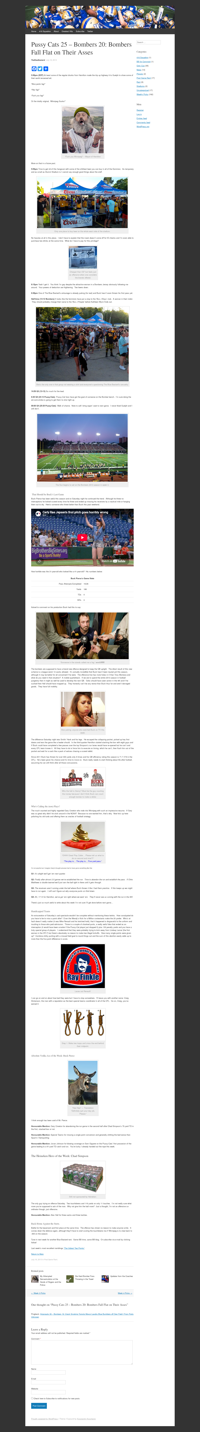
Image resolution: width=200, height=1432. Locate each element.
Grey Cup (141, 65)
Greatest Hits (67, 31)
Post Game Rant (50, 1259)
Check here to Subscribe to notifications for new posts (56, 1398)
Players (140, 73)
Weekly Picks (142, 94)
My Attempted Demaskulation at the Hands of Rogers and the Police (50, 1280)
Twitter (90, 31)
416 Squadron (45, 31)
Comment (36, 1338)
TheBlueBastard (38, 60)
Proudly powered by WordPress (44, 1418)
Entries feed (142, 118)
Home (33, 31)
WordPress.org (143, 126)
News (139, 69)
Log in (139, 114)
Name (33, 1368)
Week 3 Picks (38, 1293)
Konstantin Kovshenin (86, 1418)
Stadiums (141, 86)
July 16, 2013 (51, 60)
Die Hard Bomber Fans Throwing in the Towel (84, 1277)
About (56, 31)
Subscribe (80, 31)
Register (140, 110)
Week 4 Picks (125, 1293)
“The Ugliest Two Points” (74, 1248)
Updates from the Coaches (121, 1276)
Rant (139, 82)
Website (34, 1388)
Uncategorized (143, 90)
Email (33, 1378)
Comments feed (143, 122)
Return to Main (37, 1254)
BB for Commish (144, 61)
